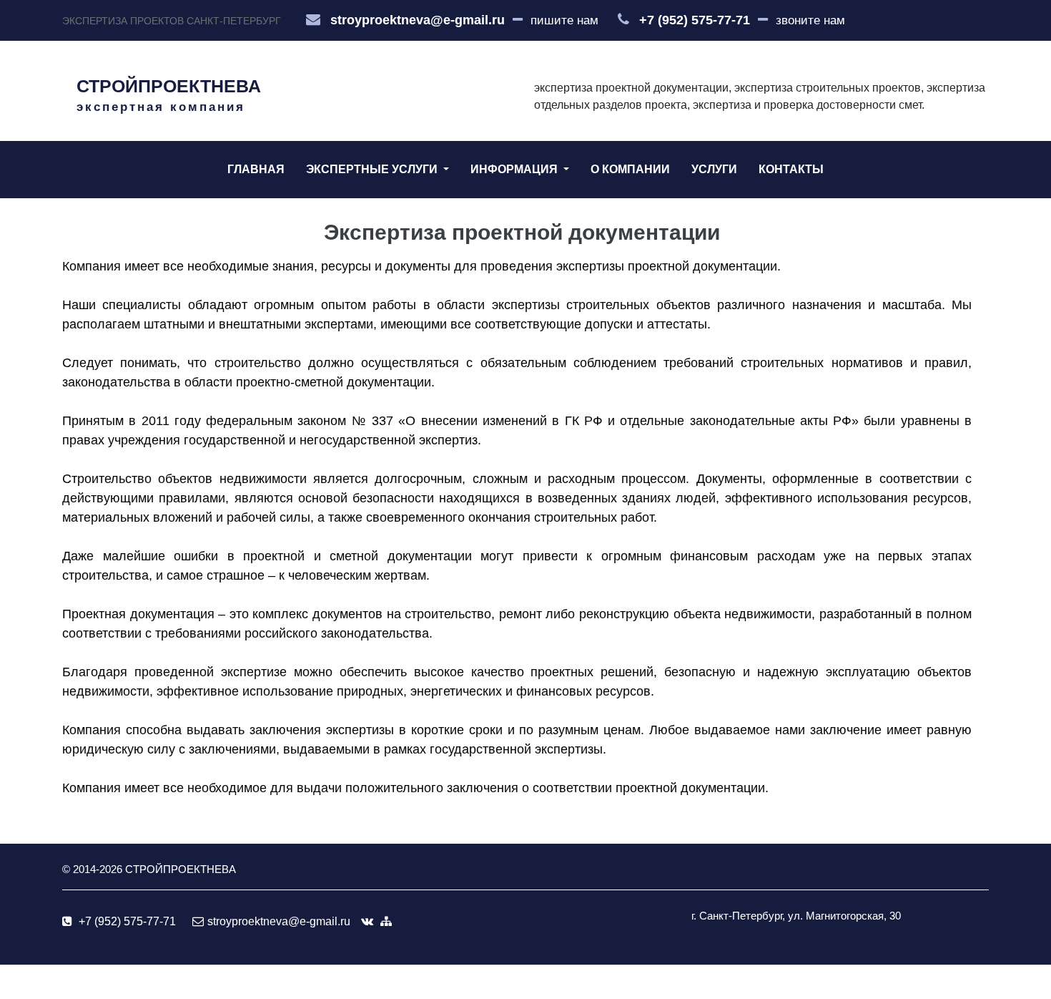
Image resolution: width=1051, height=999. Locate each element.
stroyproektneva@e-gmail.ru (417, 20)
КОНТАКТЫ (791, 169)
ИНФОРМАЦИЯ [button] (515, 169)
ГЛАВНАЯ (256, 169)
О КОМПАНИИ (630, 169)
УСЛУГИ (714, 169)
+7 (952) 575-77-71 (694, 20)
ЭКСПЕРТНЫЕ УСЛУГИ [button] (373, 169)
